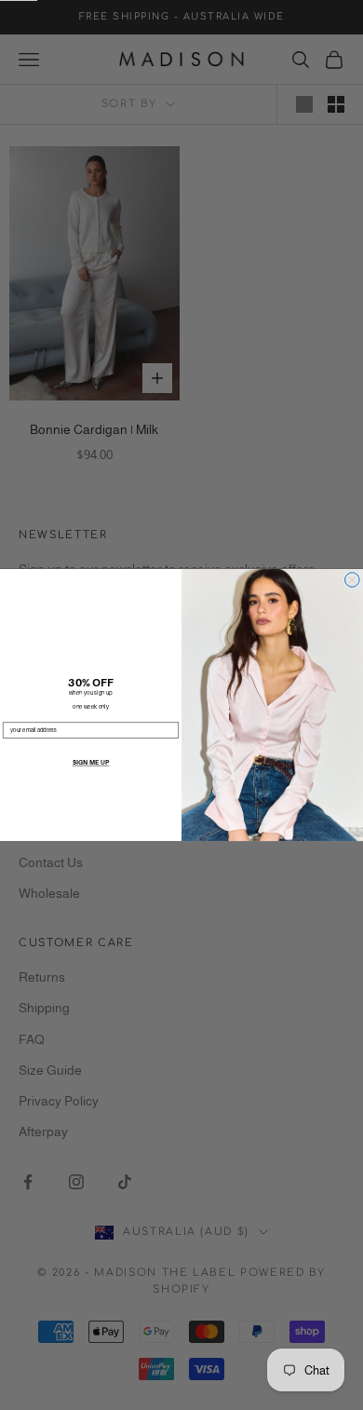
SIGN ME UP (91, 762)
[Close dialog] (352, 580)
